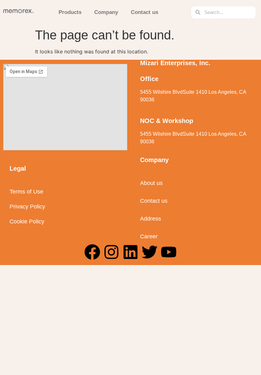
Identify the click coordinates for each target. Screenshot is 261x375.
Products (70, 12)
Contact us (144, 12)
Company (106, 12)
